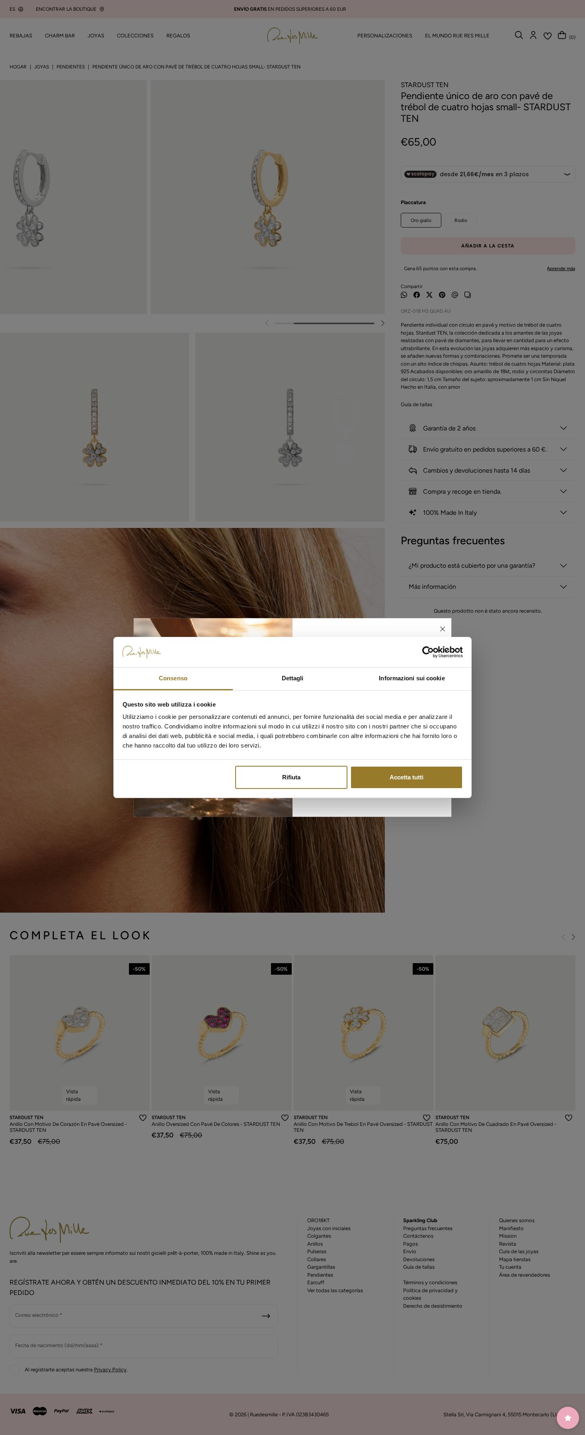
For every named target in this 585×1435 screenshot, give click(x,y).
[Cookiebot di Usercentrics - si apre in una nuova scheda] (428, 652)
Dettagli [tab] (293, 678)
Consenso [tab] (173, 678)
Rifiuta (291, 777)
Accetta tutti (406, 777)
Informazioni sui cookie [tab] (412, 678)
